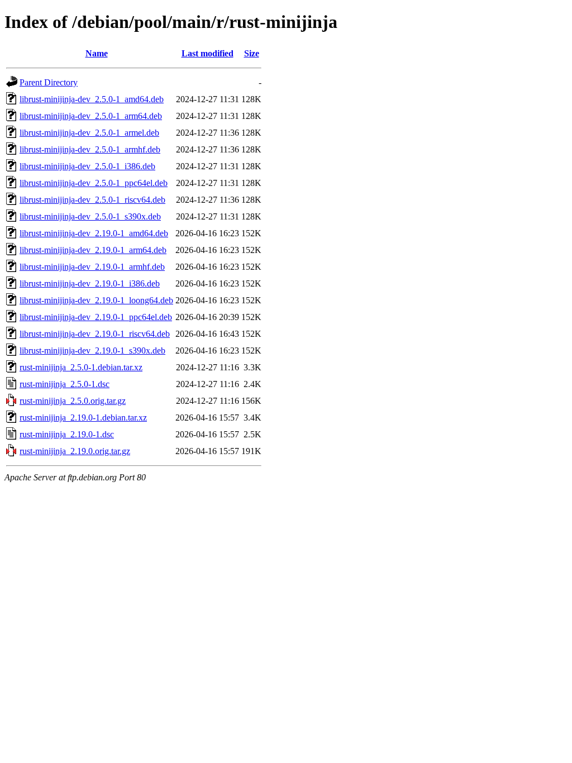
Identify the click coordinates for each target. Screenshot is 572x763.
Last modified (207, 53)
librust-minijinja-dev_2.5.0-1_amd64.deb (92, 99)
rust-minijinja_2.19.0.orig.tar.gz (75, 451)
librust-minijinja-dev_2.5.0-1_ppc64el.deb (94, 183)
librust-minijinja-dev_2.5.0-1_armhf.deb (90, 149)
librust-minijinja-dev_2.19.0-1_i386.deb (90, 283)
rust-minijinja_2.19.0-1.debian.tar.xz (83, 417)
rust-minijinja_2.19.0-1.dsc (67, 434)
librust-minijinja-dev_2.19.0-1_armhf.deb (92, 266)
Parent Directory (49, 82)
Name (96, 53)
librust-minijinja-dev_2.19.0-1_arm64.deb (93, 250)
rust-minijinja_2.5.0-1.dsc (64, 384)
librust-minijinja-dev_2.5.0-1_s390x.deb (90, 216)
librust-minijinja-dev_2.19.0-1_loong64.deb (96, 300)
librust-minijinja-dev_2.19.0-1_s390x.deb (92, 350)
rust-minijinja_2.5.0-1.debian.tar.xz (81, 367)
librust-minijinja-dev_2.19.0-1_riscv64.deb (95, 333)
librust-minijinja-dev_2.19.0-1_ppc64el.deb (96, 317)
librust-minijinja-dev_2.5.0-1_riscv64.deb (92, 199)
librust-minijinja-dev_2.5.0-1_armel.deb (89, 132)
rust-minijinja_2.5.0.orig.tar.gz (73, 401)
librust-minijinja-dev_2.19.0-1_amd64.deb (94, 233)
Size (251, 53)
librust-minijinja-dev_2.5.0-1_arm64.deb (91, 116)
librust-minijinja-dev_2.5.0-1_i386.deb (87, 166)
